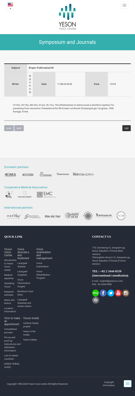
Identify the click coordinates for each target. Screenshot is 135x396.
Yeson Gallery (30, 339)
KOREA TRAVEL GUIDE (12, 365)
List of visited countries (11, 357)
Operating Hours (9, 285)
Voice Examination (42, 265)
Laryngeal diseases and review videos (24, 302)
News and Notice (9, 302)
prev (9, 128)
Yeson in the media (29, 333)
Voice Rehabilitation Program (43, 274)
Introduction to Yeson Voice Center (9, 265)
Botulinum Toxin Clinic (25, 293)
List (126, 128)
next (19, 128)
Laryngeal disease (22, 265)
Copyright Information (109, 384)
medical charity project (30, 325)
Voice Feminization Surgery (23, 283)
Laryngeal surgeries (22, 273)
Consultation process (10, 331)
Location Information (9, 310)
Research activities (9, 293)
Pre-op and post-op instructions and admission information (12, 344)
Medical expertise (9, 277)
